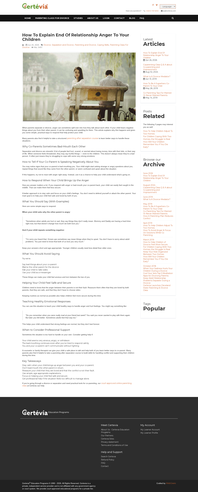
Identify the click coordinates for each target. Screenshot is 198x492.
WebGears (171, 483)
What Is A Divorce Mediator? (156, 76)
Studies (78, 18)
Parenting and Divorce (85, 45)
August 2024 (149, 185)
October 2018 (149, 266)
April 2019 (147, 223)
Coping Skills (103, 45)
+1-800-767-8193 (152, 11)
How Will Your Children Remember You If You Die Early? (155, 144)
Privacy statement (110, 442)
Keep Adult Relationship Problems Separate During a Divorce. (156, 280)
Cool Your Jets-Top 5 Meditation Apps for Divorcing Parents (158, 274)
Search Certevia (108, 456)
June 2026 (148, 173)
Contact (119, 18)
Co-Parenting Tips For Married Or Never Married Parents (157, 94)
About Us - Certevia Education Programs (115, 431)
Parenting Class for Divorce (52, 18)
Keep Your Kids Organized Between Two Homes (155, 253)
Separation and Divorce (63, 45)
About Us (92, 18)
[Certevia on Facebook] (153, 5)
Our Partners (107, 435)
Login (106, 18)
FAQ (142, 18)
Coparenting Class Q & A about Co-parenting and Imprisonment (157, 67)
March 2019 (148, 239)
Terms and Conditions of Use (114, 445)
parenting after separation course (82, 138)
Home (28, 18)
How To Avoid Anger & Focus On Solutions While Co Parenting (157, 232)
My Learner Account (150, 429)
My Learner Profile (149, 433)
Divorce (47, 45)
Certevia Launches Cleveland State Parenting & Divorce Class (156, 287)
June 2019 (148, 197)
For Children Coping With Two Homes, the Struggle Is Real (157, 248)
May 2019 (147, 204)
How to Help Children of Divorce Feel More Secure (155, 243)
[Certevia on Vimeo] (156, 5)
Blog (132, 18)
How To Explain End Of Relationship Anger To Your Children (75, 37)
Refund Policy (107, 460)
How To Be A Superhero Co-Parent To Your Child (156, 84)
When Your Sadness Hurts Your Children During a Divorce (158, 269)
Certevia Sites (107, 439)
